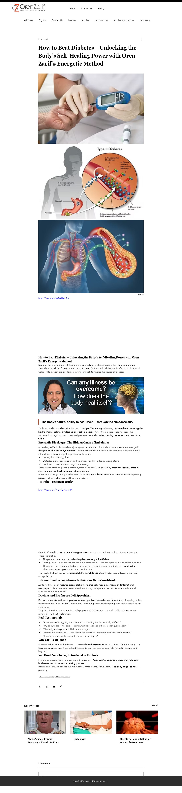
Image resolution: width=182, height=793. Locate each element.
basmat (72, 20)
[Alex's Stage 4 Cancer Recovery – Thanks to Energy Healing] (45, 722)
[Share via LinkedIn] (53, 686)
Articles (85, 20)
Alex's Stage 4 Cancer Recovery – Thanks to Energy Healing (44, 740)
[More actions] (142, 39)
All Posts (28, 20)
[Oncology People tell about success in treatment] (137, 722)
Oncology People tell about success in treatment (135, 740)
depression (145, 20)
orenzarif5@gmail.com (95, 761)
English (42, 20)
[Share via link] (60, 686)
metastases (80, 739)
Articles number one (123, 20)
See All (155, 705)
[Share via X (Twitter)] (46, 686)
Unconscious (101, 20)
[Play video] (91, 325)
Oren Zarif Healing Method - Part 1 (54, 676)
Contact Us (57, 20)
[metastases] (91, 722)
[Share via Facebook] (39, 686)
